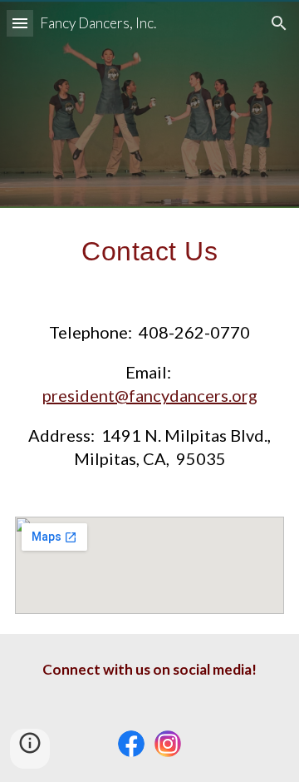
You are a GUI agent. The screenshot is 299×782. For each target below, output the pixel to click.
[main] (149, 251)
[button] (20, 23)
